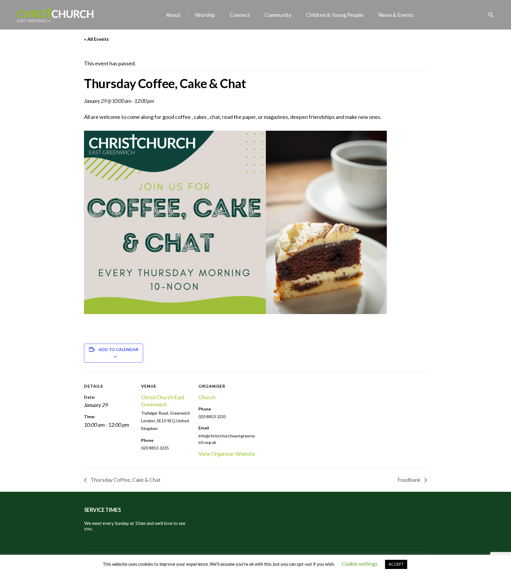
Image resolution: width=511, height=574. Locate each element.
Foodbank (409, 479)
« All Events (96, 39)
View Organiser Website (226, 453)
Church (207, 397)
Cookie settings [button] (360, 563)
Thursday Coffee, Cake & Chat (125, 479)
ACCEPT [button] (396, 564)
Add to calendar (118, 349)
